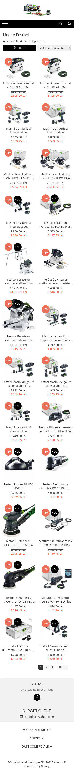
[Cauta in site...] (69, 24)
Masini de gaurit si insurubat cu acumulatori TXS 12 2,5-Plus (18, 224)
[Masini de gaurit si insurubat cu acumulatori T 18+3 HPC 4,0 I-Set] (18, 114)
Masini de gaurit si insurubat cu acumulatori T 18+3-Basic (55, 130)
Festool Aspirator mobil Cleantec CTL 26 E (18, 85)
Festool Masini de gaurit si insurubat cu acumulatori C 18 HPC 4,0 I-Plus (18, 384)
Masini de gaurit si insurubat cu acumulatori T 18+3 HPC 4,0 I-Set (18, 130)
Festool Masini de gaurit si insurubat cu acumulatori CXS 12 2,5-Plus (55, 648)
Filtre (21, 48)
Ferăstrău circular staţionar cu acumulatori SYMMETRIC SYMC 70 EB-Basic (55, 281)
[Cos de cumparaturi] (60, 24)
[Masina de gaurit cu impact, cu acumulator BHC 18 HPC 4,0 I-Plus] (55, 316)
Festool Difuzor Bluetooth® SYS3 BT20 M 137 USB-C (18, 648)
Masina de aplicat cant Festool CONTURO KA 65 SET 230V (55, 176)
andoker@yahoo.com (39, 717)
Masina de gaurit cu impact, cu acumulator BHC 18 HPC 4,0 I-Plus (55, 338)
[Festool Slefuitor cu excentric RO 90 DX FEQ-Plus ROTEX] (55, 463)
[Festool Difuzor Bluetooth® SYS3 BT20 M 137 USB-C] (18, 629)
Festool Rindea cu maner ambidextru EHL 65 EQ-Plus (55, 429)
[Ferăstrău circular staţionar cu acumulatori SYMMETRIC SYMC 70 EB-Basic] (55, 259)
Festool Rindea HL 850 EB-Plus (18, 486)
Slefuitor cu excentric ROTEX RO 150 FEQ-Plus (55, 599)
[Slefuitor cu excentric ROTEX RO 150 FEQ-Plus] (55, 577)
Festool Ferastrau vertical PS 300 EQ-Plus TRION (55, 224)
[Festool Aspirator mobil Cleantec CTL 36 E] (55, 68)
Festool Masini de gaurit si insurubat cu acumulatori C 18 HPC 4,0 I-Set (55, 384)
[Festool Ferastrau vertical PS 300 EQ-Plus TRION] (55, 206)
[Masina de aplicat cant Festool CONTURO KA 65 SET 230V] (55, 159)
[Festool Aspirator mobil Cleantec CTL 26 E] (18, 68)
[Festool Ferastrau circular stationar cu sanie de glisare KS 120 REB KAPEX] (18, 315)
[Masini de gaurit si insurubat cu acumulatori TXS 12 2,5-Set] (18, 412)
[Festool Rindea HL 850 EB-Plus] (18, 463)
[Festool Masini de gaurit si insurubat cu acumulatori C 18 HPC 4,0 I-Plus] (18, 367)
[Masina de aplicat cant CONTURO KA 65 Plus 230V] (18, 159)
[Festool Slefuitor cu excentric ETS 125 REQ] (18, 520)
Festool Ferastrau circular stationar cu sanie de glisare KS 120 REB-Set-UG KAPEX (18, 281)
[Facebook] (37, 697)
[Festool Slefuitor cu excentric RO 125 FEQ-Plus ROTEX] (18, 577)
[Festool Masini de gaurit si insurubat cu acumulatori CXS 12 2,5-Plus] (55, 630)
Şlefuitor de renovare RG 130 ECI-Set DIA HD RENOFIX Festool (55, 543)
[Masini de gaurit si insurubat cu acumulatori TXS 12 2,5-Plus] (18, 206)
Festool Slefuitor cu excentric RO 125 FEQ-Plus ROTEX (18, 599)
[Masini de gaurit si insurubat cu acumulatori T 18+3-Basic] (55, 114)
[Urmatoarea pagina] (65, 667)
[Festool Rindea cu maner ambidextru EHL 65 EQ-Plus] (55, 412)
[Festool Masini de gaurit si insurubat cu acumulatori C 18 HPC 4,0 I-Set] (55, 367)
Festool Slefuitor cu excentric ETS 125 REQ (18, 543)
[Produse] (5, 25)
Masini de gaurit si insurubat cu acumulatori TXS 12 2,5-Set (18, 429)
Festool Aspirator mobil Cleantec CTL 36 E (55, 85)
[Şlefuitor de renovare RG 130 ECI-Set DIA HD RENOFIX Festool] (55, 520)
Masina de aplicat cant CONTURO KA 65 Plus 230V (19, 176)
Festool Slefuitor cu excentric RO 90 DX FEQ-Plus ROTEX (55, 486)
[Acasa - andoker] (37, 10)
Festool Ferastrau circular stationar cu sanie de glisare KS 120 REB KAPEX (18, 338)
